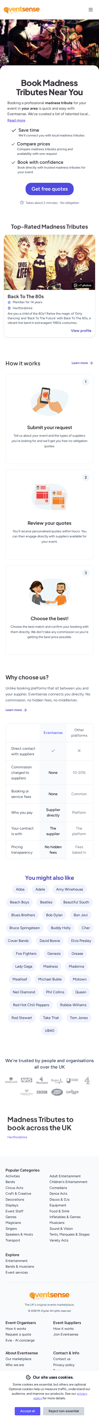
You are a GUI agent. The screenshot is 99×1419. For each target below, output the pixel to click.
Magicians (13, 1223)
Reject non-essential (64, 1411)
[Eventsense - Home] (22, 10)
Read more (16, 120)
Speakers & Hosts (19, 1234)
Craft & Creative (18, 1193)
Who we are (15, 1365)
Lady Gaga (23, 966)
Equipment (58, 1205)
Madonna (76, 966)
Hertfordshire (17, 1137)
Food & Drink (59, 1211)
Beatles (46, 902)
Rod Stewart (22, 1018)
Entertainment (17, 1261)
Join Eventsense (65, 1334)
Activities (13, 1176)
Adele (40, 889)
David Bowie (50, 941)
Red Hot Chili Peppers (31, 1005)
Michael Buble (50, 979)
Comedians (58, 1188)
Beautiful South (76, 902)
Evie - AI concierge (20, 1340)
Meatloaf (19, 979)
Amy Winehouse (69, 889)
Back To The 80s (26, 296)
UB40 (49, 1030)
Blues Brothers (23, 915)
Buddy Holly (61, 928)
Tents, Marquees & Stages (70, 1234)
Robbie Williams (73, 1005)
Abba (20, 889)
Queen (80, 992)
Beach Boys (19, 902)
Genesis (54, 953)
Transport (13, 1240)
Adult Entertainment (65, 1176)
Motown (80, 979)
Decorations (15, 1199)
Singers (11, 1229)
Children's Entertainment (68, 1182)
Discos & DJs (60, 1199)
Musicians (57, 1223)
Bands (10, 1182)
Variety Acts (59, 1240)
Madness (50, 966)
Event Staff (14, 1211)
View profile (81, 330)
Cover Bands (18, 941)
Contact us (61, 1359)
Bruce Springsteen (24, 928)
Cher (86, 928)
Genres (11, 1217)
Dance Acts (58, 1193)
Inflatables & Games (65, 1217)
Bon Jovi (81, 915)
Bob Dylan (54, 915)
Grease (77, 953)
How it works (16, 1329)
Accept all (27, 1411)
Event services (17, 1272)
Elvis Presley (81, 941)
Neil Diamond (24, 992)
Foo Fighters (26, 953)
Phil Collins (55, 992)
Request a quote (18, 1334)
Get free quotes (50, 189)
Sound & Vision (61, 1229)
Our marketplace (18, 1359)
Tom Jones (79, 1018)
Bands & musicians (20, 1266)
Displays (12, 1205)
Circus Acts (14, 1188)
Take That (51, 1018)
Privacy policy (64, 1365)
